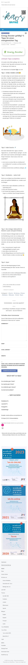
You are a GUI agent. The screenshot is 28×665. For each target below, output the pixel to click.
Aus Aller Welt (6, 595)
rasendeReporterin (7, 43)
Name (3, 343)
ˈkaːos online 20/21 (7, 633)
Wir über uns (4, 577)
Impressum (3, 562)
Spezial (4, 608)
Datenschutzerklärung (6, 565)
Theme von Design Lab (20, 662)
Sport (21, 295)
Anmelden (3, 645)
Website (3, 355)
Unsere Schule (4, 574)
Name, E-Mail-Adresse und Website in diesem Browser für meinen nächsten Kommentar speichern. (13, 365)
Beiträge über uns (6, 586)
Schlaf (17, 295)
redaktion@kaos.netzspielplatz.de (14, 415)
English (4, 614)
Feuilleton (5, 599)
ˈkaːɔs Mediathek (5, 626)
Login (2, 639)
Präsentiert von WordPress (9, 662)
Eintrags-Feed (4, 648)
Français (4, 620)
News (2, 571)
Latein (4, 623)
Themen (3, 592)
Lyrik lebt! (3, 589)
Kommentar (4, 323)
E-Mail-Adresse (5, 349)
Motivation (11, 295)
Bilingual (3, 611)
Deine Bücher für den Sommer (8, 4)
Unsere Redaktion (6, 580)
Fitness (23, 293)
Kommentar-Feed (5, 651)
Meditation (5, 295)
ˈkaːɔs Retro (4, 630)
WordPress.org (4, 654)
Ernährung (17, 293)
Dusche (11, 293)
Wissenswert (5, 605)
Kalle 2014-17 (6, 636)
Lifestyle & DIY (5, 33)
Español (4, 617)
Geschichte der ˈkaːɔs (7, 583)
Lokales (4, 602)
